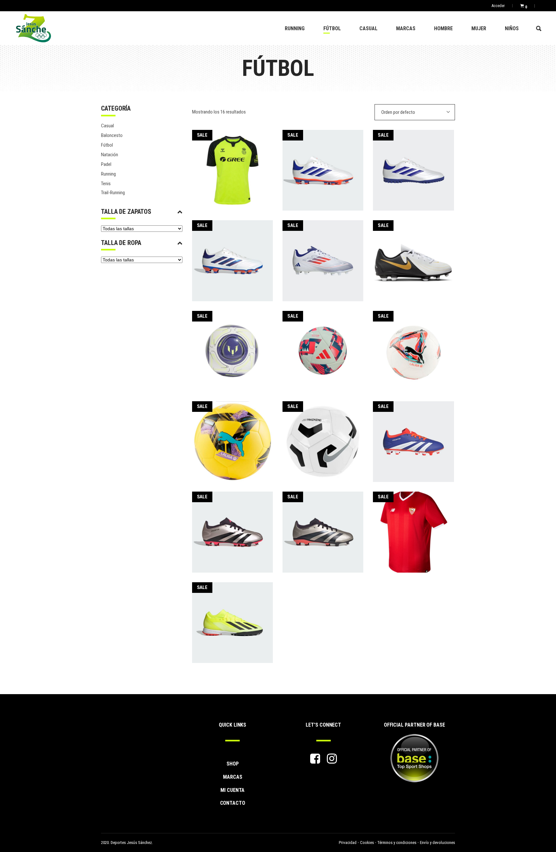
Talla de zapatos (126, 211)
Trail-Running (113, 192)
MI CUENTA (232, 790)
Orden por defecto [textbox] (398, 112)
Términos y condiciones (396, 842)
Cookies (367, 842)
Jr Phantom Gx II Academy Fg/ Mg (413, 256)
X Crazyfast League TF (232, 618)
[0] (522, 5)
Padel (106, 164)
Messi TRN (232, 347)
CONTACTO (232, 803)
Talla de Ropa (121, 243)
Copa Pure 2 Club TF (413, 166)
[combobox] (415, 112)
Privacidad (348, 842)
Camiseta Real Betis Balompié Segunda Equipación (232, 165)
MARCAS (232, 777)
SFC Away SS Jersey (413, 528)
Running (108, 174)
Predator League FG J (323, 528)
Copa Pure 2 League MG (232, 256)
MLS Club (323, 347)
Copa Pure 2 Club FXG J (322, 166)
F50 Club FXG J (323, 256)
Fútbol (107, 145)
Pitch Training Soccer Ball (323, 437)
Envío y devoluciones (437, 842)
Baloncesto (112, 135)
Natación (109, 155)
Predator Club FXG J (413, 437)
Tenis (106, 183)
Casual (107, 126)
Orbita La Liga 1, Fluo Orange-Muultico (413, 346)
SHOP (233, 764)
